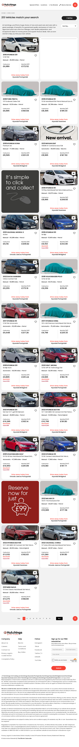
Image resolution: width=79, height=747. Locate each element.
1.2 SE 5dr (6, 57)
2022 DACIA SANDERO (12, 276)
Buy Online (21, 652)
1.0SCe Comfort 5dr (10, 279)
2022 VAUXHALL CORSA (51, 543)
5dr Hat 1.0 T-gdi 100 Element (13, 412)
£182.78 (63, 377)
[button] (36, 43)
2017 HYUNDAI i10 (10, 321)
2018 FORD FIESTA (10, 99)
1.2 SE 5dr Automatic (10, 323)
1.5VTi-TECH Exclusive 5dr (51, 501)
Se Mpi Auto (7, 368)
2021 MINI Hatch (9, 587)
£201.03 (25, 155)
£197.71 (63, 465)
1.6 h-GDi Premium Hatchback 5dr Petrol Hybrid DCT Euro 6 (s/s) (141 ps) (56, 324)
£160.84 (25, 110)
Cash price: (6, 64)
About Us (4, 643)
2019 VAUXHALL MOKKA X (13, 232)
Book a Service (66, 5)
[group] (20, 44)
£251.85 (25, 465)
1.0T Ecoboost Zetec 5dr (11, 101)
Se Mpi (44, 234)
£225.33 (64, 332)
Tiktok (37, 646)
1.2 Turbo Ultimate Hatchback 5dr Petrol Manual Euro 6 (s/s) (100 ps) (56, 546)
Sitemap (62, 735)
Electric (20, 643)
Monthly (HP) (25, 64)
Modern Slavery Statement (50, 735)
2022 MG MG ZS (48, 498)
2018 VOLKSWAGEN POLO (52, 276)
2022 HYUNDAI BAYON (51, 410)
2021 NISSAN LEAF (49, 143)
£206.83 (64, 199)
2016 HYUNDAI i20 (10, 55)
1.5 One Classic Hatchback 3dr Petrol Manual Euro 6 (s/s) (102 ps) (16, 591)
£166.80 (25, 599)
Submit (58, 668)
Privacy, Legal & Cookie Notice (11, 735)
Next (59, 618)
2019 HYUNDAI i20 (49, 232)
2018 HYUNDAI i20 (10, 365)
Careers (4, 646)
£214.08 (64, 243)
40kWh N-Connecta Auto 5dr (52, 146)
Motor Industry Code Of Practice (31, 735)
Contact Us (5, 650)
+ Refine (69, 18)
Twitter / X (38, 653)
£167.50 (63, 155)
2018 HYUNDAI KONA (11, 143)
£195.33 (63, 110)
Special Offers (34, 5)
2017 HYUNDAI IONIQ (50, 321)
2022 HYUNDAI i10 (49, 454)
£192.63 (25, 554)
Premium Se (7, 146)
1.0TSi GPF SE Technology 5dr (52, 368)
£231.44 (25, 377)
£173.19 (24, 288)
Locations (44, 5)
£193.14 (24, 421)
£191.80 (63, 421)
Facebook (38, 650)
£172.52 (25, 66)
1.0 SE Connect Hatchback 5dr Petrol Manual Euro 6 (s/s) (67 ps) (55, 457)
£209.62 (25, 243)
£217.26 (25, 332)
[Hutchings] (8, 5)
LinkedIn (37, 657)
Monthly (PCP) (64, 153)
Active (5, 234)
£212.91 (63, 288)
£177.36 (63, 510)
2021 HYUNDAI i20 (10, 410)
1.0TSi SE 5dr (46, 279)
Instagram (38, 643)
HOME (3, 13)
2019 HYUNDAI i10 (49, 99)
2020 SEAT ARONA (49, 365)
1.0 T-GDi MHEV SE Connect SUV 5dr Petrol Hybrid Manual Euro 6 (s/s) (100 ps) (56, 413)
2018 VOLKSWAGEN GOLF (13, 454)
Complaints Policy (7, 659)
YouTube (38, 660)
